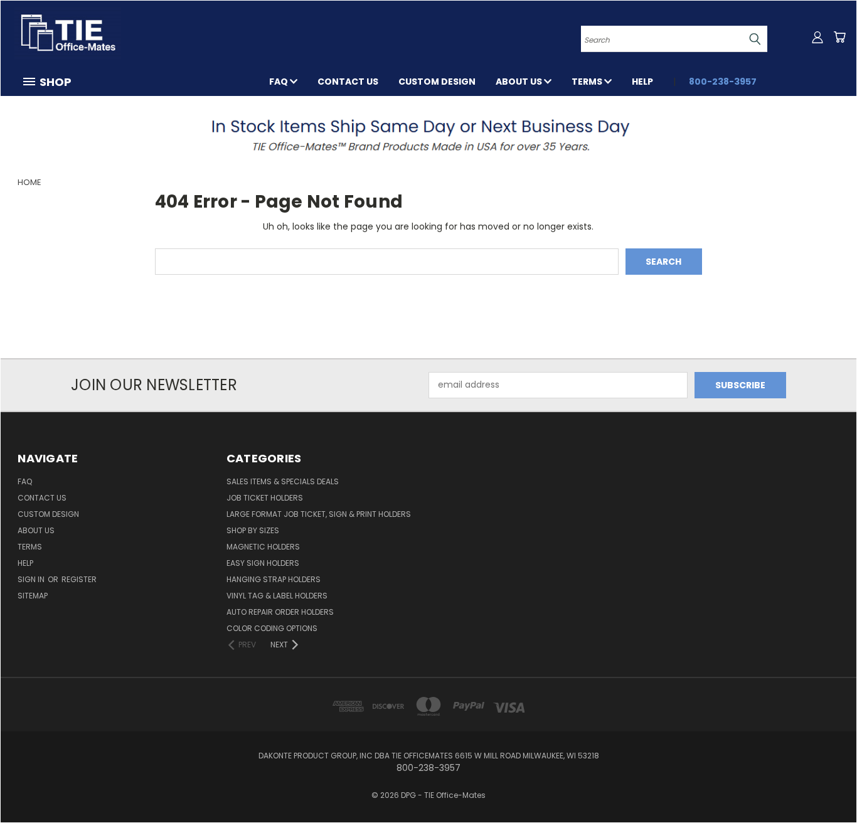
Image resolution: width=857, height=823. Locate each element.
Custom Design (437, 81)
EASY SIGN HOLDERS (262, 563)
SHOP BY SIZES (252, 530)
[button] (429, 134)
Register (79, 579)
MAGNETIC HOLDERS (263, 546)
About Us (520, 81)
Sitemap (33, 595)
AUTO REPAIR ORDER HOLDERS (280, 612)
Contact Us (347, 81)
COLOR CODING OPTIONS (271, 628)
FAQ (279, 81)
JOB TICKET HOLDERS (264, 497)
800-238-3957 (723, 81)
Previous (824, 783)
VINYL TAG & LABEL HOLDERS (276, 595)
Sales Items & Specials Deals (282, 481)
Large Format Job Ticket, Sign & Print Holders (318, 514)
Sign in (32, 579)
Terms (588, 81)
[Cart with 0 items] (839, 37)
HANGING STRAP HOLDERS (273, 579)
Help (642, 81)
